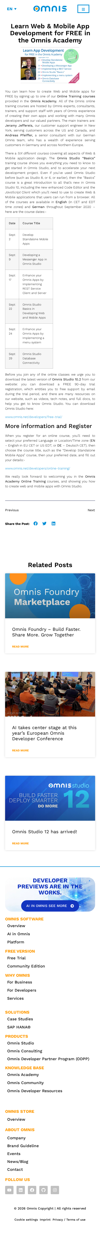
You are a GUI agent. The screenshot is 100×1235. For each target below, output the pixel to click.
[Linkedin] (21, 1190)
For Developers (21, 990)
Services (15, 998)
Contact (15, 1169)
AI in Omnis (18, 934)
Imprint (45, 1219)
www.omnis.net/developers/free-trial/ (33, 417)
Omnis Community (25, 1082)
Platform (15, 942)
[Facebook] (32, 1190)
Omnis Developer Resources (34, 1090)
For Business (19, 982)
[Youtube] (9, 1190)
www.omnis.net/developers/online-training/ (37, 468)
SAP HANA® (19, 1027)
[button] (35, 523)
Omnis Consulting (24, 1051)
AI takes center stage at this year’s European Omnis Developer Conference (44, 733)
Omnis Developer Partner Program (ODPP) (48, 1058)
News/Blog (17, 1161)
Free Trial (16, 958)
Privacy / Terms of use (69, 1219)
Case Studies (20, 1019)
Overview (16, 925)
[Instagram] (55, 1190)
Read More (20, 646)
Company (16, 1138)
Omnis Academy (23, 1074)
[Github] (43, 1190)
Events (13, 1153)
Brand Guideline (23, 1145)
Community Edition (26, 966)
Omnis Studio (20, 1043)
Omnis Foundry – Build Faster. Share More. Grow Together (46, 632)
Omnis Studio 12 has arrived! (44, 831)
